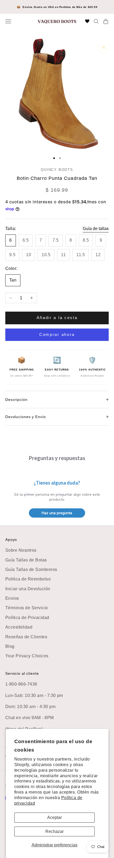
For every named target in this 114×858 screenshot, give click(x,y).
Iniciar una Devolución (27, 589)
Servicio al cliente (22, 673)
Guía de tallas (96, 228)
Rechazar (54, 831)
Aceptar (54, 817)
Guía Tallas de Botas (26, 560)
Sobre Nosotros (21, 550)
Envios (12, 598)
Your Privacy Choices (27, 656)
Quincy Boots (57, 170)
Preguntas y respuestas (57, 458)
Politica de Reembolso (28, 579)
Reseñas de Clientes (26, 637)
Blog (10, 646)
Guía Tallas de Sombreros (31, 569)
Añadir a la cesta (57, 317)
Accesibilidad (18, 627)
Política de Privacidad (27, 617)
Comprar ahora (57, 334)
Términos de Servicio (26, 608)
